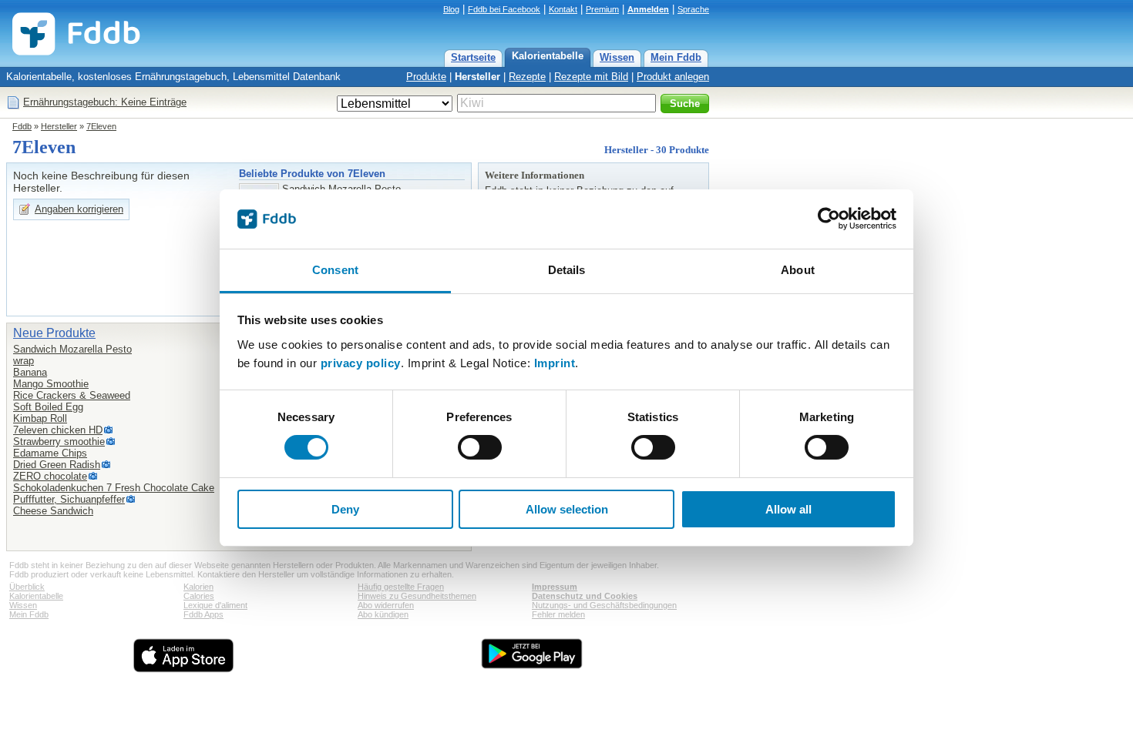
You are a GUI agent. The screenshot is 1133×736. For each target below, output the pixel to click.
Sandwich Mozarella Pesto (72, 349)
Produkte (426, 76)
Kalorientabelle (547, 56)
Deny (345, 509)
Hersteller (477, 76)
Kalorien (198, 586)
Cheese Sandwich (53, 511)
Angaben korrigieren (79, 209)
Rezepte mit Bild (591, 76)
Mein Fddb (676, 57)
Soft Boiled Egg (48, 407)
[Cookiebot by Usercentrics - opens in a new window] (828, 218)
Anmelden (648, 9)
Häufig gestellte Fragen (401, 586)
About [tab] (798, 269)
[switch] (480, 447)
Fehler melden (558, 614)
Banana (30, 372)
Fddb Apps (203, 614)
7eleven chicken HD (58, 430)
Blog (451, 9)
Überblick (27, 586)
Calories (198, 596)
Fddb (22, 126)
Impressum (554, 586)
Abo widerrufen (386, 605)
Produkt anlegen (673, 76)
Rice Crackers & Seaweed (71, 395)
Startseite (473, 57)
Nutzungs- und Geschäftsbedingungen (604, 605)
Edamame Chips (50, 453)
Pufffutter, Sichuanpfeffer (69, 499)
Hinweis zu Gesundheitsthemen (417, 596)
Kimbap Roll (40, 418)
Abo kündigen (383, 614)
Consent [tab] (335, 269)
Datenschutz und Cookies (584, 596)
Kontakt (563, 9)
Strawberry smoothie (59, 441)
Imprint (555, 363)
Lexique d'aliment (215, 605)
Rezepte (527, 76)
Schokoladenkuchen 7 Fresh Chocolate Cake (113, 487)
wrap (23, 360)
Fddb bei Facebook (504, 9)
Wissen (617, 57)
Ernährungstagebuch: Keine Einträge (105, 102)
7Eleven (101, 126)
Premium (602, 9)
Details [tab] (567, 269)
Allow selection (567, 509)
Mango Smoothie (51, 384)
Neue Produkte (54, 333)
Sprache (693, 9)
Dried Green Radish (56, 464)
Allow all (788, 509)
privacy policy (361, 363)
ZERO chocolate (50, 476)
